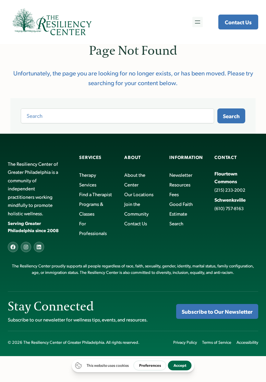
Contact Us (238, 22)
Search (231, 115)
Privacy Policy (185, 342)
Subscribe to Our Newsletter (217, 311)
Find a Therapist (95, 194)
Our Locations (138, 194)
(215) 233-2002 (229, 190)
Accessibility (247, 342)
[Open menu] (197, 22)
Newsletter (180, 175)
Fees (174, 194)
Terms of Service (216, 342)
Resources (179, 184)
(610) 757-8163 (229, 208)
